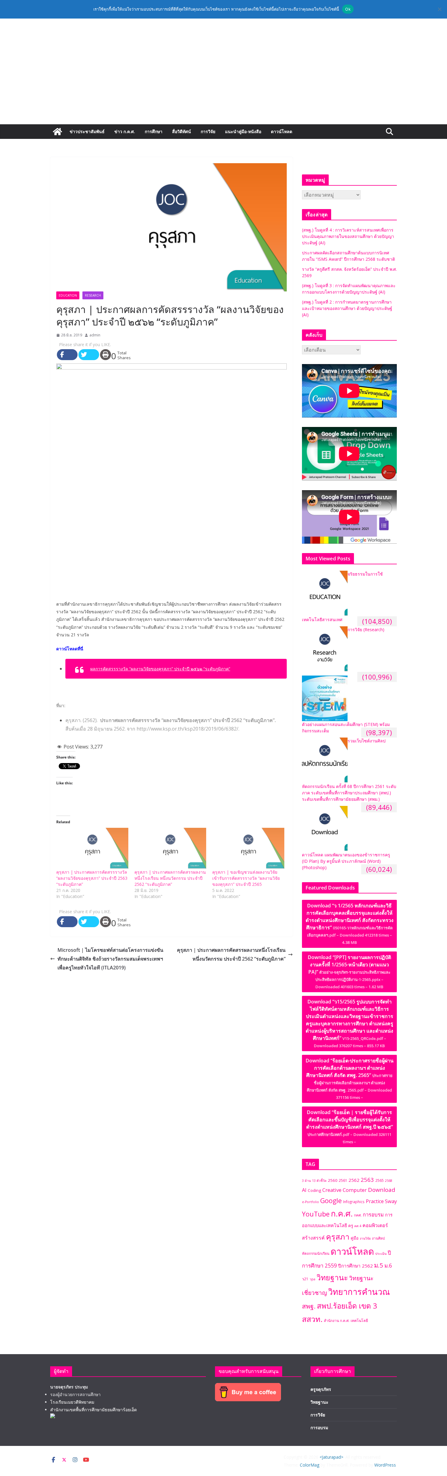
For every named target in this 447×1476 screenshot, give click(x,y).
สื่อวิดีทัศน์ (181, 131)
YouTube (316, 1213)
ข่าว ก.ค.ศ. (124, 131)
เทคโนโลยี (359, 1320)
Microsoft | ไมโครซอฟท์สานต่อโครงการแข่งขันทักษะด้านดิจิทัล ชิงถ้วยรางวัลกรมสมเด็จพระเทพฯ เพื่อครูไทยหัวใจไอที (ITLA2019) (110, 959)
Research (93, 295)
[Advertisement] (223, 78)
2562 (353, 1180)
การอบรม (373, 1214)
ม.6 (388, 1265)
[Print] (105, 354)
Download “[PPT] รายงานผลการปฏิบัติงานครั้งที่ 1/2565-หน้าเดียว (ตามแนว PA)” (349, 971)
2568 (388, 1180)
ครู (350, 1225)
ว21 (305, 1279)
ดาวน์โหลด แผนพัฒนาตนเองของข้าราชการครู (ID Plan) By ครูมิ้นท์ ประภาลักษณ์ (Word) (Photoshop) (346, 861)
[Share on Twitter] (88, 354)
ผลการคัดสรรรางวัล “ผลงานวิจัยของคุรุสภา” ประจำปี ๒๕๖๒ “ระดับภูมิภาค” (160, 669)
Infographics (354, 1201)
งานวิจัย (365, 1238)
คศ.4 (357, 1226)
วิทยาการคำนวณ (359, 1291)
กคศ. (358, 1215)
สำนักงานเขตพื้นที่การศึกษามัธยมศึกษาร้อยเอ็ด (93, 1409)
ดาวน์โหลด (281, 131)
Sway (391, 1201)
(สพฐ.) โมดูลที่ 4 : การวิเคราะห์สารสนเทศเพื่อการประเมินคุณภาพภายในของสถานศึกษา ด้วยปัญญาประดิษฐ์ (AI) (348, 236)
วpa (312, 1279)
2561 (343, 1180)
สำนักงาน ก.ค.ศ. (336, 1320)
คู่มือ (355, 1238)
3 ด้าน (306, 1180)
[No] (439, 9)
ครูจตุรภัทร (320, 1389)
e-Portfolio (310, 1202)
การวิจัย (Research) (366, 629)
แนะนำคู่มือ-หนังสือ (243, 131)
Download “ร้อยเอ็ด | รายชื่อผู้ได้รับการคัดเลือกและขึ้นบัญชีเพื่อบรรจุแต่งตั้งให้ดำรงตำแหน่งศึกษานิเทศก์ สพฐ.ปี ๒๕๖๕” (349, 1126)
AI (304, 1189)
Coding (314, 1190)
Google (331, 1200)
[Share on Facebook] (67, 354)
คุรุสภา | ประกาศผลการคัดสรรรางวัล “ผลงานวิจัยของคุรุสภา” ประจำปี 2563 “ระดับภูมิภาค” (91, 878)
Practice (375, 1201)
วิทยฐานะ (332, 1277)
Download (381, 1189)
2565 (379, 1180)
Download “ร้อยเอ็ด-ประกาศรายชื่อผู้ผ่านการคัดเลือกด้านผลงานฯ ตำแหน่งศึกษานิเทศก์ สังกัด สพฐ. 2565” (349, 1078)
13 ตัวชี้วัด (319, 1180)
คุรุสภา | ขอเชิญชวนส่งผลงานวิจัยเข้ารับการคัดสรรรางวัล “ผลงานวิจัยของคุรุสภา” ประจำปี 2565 (246, 878)
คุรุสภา (337, 1236)
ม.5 (378, 1265)
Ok (348, 9)
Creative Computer (344, 1189)
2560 (333, 1180)
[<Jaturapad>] (57, 131)
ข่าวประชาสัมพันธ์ (87, 131)
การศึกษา (153, 131)
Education (68, 295)
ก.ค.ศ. (342, 1213)
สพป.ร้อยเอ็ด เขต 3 (347, 1306)
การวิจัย (208, 131)
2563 (367, 1179)
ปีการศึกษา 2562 (355, 1266)
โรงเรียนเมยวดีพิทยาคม (72, 1402)
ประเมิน (380, 1253)
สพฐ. (309, 1306)
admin (94, 335)
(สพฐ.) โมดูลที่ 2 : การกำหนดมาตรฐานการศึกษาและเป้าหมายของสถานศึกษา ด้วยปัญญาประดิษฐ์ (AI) (347, 308)
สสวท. (312, 1319)
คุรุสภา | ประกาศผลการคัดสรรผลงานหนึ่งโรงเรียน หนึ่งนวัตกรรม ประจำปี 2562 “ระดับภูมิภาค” (170, 878)
